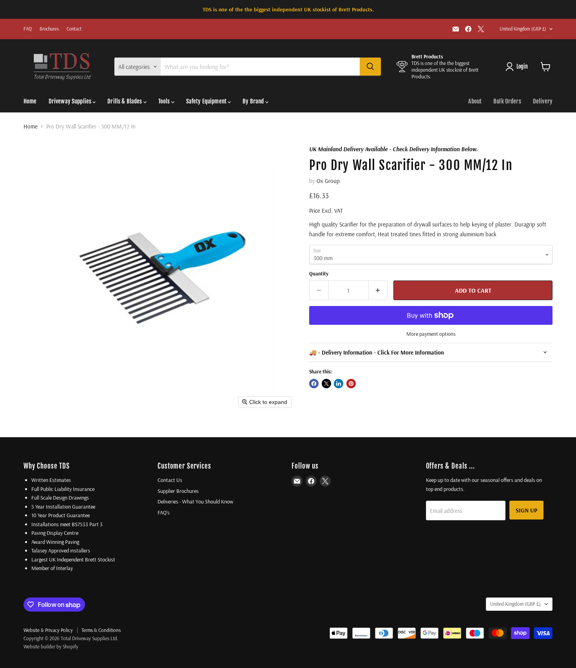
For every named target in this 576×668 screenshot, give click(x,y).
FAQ (28, 29)
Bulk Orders (507, 101)
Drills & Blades (125, 101)
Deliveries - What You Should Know (195, 501)
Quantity (318, 274)
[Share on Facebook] (314, 383)
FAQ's (164, 512)
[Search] (370, 67)
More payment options (431, 334)
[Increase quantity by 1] (378, 290)
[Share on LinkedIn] (338, 383)
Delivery (542, 101)
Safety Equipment (207, 101)
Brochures (49, 29)
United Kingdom (523, 29)
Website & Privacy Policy (48, 630)
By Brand (254, 101)
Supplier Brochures (178, 490)
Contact (74, 29)
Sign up (526, 510)
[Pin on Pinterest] (351, 383)
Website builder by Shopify (51, 646)
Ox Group (328, 181)
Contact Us (170, 479)
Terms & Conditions (101, 630)
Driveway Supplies (71, 101)
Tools (164, 101)
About (475, 101)
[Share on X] (326, 383)
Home (30, 101)
